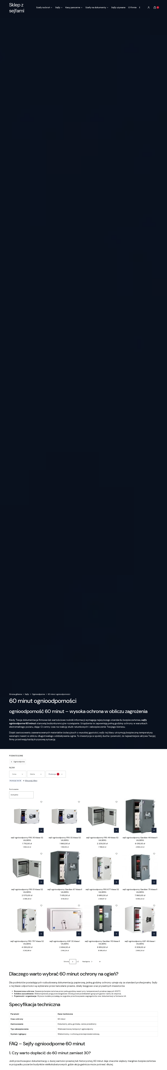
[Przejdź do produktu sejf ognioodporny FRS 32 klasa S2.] (65, 816)
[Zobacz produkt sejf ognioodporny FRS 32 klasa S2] (78, 830)
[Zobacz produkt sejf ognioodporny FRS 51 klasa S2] (41, 882)
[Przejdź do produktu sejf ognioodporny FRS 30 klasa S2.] (27, 816)
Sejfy (27, 694)
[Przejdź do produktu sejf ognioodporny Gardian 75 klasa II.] (140, 868)
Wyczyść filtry (31, 780)
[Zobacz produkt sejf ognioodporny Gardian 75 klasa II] (154, 882)
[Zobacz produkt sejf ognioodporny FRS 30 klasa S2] (41, 830)
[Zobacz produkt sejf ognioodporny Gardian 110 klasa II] (116, 933)
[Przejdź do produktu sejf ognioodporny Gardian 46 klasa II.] (140, 816)
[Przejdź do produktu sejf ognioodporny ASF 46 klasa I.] (140, 920)
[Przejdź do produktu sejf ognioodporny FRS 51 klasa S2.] (27, 868)
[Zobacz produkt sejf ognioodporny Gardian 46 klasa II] (154, 830)
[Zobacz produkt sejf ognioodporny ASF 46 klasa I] (154, 933)
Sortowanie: (14, 789)
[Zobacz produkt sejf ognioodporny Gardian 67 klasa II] (78, 882)
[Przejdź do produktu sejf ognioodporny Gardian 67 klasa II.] (65, 868)
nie (14, 781)
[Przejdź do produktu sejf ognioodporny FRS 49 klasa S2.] (102, 816)
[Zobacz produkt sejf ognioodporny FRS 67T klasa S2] (116, 882)
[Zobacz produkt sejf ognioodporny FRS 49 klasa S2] (116, 830)
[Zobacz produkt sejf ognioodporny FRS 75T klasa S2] (41, 933)
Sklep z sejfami (16, 8)
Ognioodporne (38, 694)
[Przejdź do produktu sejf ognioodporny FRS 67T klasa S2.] (102, 868)
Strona (66, 961)
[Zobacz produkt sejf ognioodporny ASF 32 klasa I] (78, 933)
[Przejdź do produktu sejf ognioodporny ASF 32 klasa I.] (65, 920)
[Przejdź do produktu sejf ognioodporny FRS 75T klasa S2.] (27, 920)
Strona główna (15, 694)
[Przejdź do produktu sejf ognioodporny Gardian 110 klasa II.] (102, 920)
